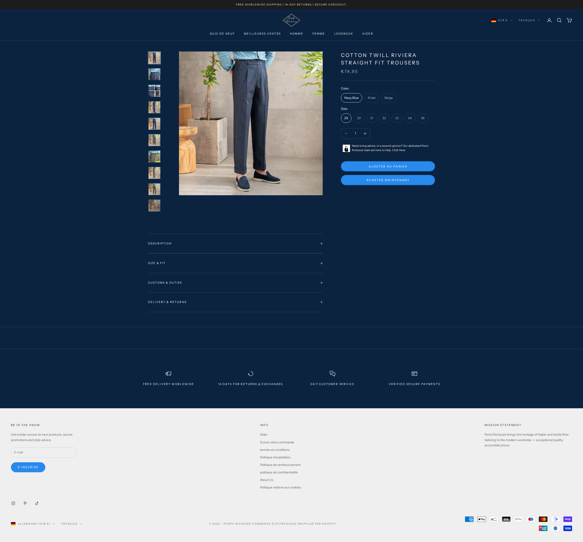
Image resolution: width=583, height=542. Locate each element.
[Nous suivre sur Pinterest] (25, 503)
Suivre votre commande (277, 442)
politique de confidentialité (279, 472)
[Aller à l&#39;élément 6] (154, 140)
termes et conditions (275, 450)
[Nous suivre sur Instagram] (13, 503)
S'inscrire (28, 467)
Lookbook (343, 34)
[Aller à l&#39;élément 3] (154, 90)
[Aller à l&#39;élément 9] (154, 189)
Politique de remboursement (280, 465)
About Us (266, 480)
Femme (318, 34)
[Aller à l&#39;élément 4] (154, 107)
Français (527, 20)
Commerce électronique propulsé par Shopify (294, 523)
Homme (296, 34)
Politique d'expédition (275, 457)
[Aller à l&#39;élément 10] (154, 205)
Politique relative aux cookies (280, 487)
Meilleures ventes (262, 34)
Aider (367, 34)
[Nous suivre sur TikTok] (37, 503)
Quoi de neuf (222, 34)
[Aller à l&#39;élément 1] (154, 57)
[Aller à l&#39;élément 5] (154, 123)
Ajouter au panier (388, 166)
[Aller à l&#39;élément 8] (154, 173)
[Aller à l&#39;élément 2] (154, 74)
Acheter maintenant (387, 180)
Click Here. (399, 150)
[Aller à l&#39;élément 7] (154, 156)
